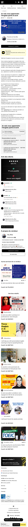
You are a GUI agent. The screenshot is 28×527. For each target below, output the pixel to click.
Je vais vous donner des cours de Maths (12, 283)
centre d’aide (16, 463)
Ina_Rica (15, 37)
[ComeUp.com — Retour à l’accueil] (2, 2)
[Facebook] (14, 518)
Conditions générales (13, 510)
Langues (4, 11)
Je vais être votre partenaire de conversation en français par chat (11, 367)
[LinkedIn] (10, 518)
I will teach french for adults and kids (12, 419)
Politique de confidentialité (13, 512)
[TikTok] (16, 518)
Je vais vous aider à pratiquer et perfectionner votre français (10, 315)
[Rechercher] (16, 2)
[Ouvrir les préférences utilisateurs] (24, 2)
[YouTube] (12, 518)
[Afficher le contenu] (25, 485)
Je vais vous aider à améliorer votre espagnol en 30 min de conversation (11, 394)
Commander (16, 524)
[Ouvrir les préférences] (19, 2)
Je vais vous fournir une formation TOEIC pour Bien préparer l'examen (13, 446)
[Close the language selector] (21, 519)
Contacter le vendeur (13, 46)
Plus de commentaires (7, 226)
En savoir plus (13, 254)
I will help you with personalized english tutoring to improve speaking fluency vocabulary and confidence (12, 342)
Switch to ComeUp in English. (12, 519)
